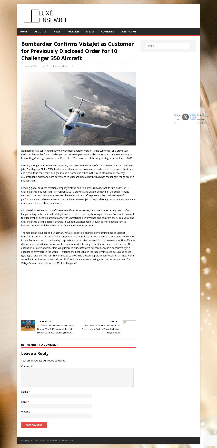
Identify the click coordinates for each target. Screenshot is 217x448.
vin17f (45, 65)
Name (25, 391)
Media (90, 31)
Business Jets (60, 65)
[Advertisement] (78, 292)
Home (23, 31)
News (57, 31)
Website (25, 411)
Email (24, 401)
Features (73, 31)
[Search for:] (168, 46)
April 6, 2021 (31, 65)
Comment (26, 366)
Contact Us (128, 31)
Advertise (107, 31)
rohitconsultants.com (62, 440)
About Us (40, 31)
